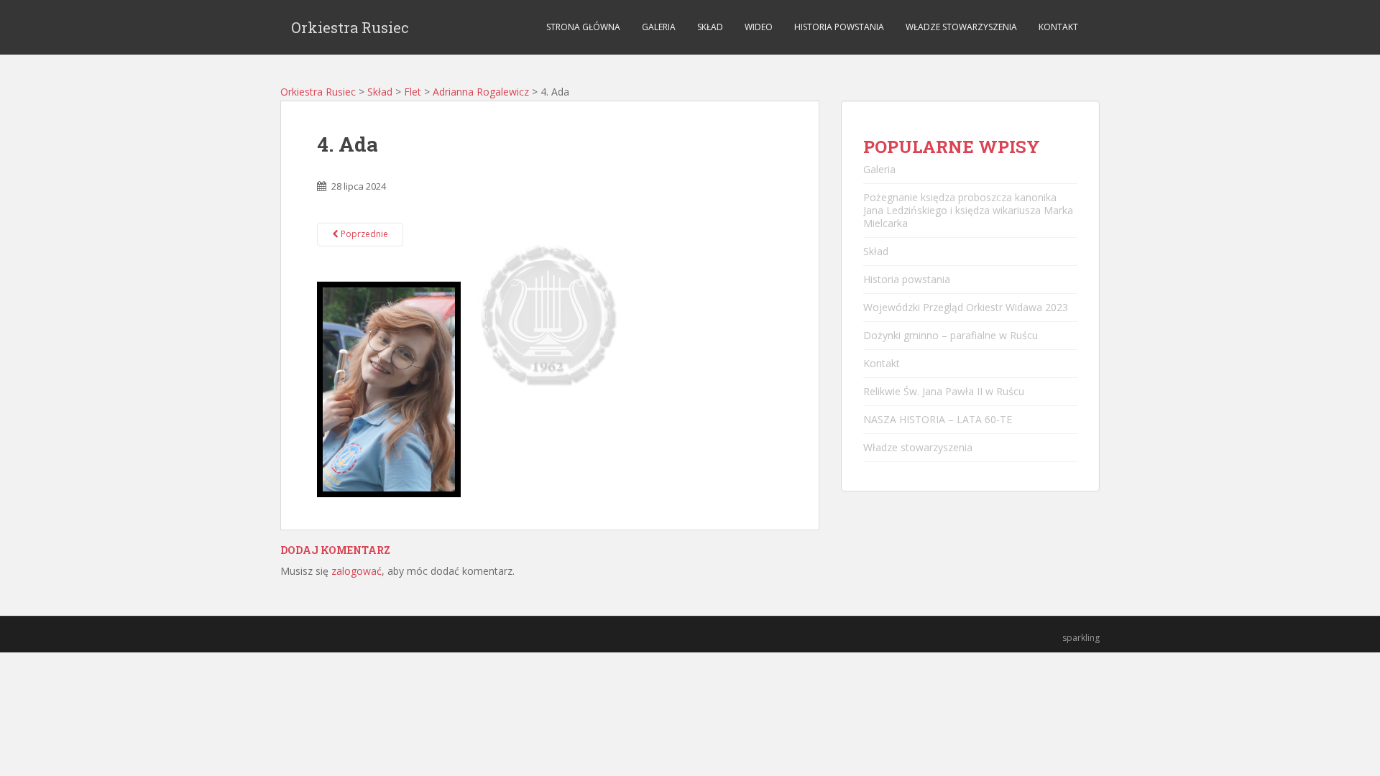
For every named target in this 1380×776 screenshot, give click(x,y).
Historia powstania (839, 27)
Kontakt (1058, 27)
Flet (412, 91)
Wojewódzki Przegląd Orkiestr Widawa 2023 (965, 307)
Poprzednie (363, 234)
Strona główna (583, 27)
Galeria (659, 27)
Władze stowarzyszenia (961, 27)
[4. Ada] (389, 388)
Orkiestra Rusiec (350, 27)
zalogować (356, 571)
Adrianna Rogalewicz (481, 91)
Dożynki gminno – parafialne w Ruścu (950, 335)
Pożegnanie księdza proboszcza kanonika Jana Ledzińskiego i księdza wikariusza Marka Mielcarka (968, 210)
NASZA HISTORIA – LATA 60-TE (937, 419)
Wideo (759, 27)
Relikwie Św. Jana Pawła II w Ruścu (943, 391)
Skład (710, 27)
